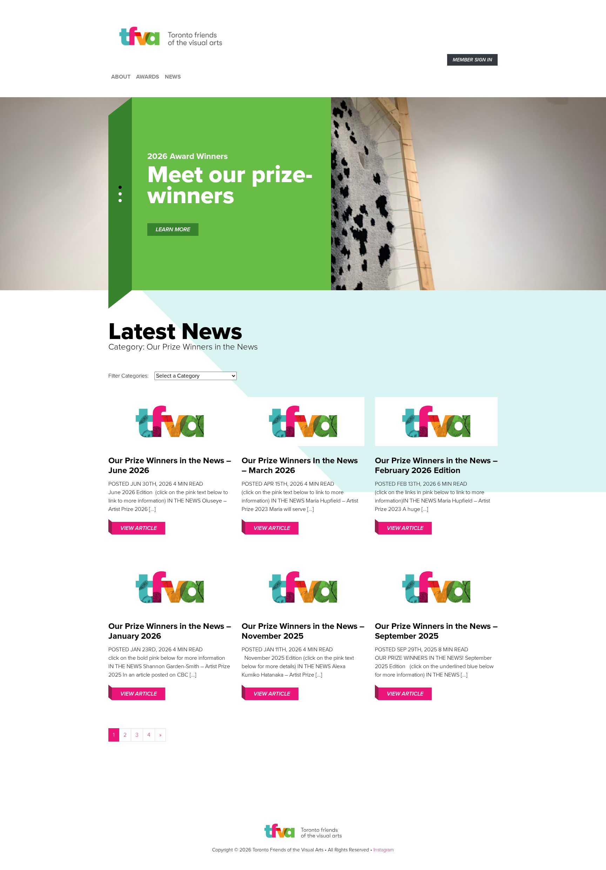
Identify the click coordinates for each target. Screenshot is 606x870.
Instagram (383, 850)
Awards (147, 76)
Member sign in (472, 60)
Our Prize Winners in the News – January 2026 (169, 631)
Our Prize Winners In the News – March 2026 (300, 466)
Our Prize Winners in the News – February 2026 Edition (436, 466)
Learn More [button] (173, 229)
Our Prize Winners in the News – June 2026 (169, 466)
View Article (138, 528)
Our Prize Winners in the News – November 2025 (303, 631)
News (173, 76)
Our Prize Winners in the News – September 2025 (436, 631)
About (120, 76)
